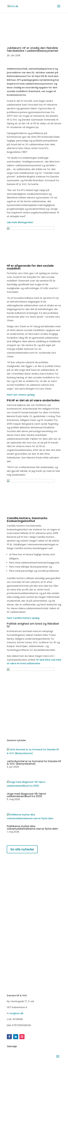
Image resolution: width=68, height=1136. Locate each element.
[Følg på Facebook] (9, 1036)
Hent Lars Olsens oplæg (21, 394)
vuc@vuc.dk (16, 1013)
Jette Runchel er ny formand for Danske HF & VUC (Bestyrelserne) (34, 762)
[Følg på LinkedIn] (15, 1036)
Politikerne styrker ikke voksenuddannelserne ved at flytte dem (32, 827)
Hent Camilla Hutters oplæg (23, 618)
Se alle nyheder (22, 849)
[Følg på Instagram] (22, 1036)
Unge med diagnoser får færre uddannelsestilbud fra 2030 (26, 795)
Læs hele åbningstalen (20, 222)
